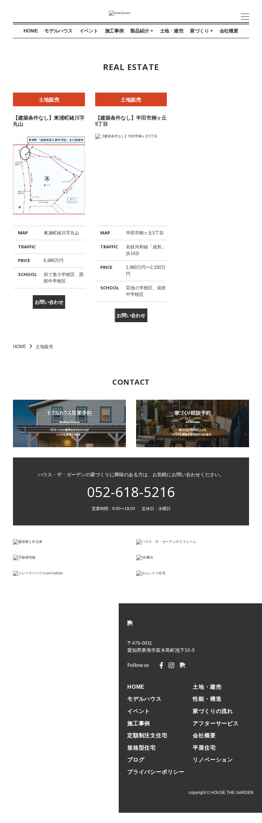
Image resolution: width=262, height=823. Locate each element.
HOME (31, 30)
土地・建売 (172, 30)
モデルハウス (58, 30)
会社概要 (229, 30)
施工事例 (114, 30)
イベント (88, 30)
